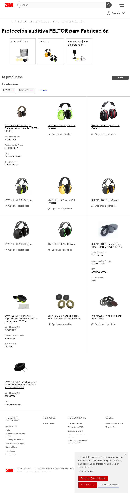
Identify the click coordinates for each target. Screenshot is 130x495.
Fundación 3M (11, 455)
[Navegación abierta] (121, 6)
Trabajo (8, 430)
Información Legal (24, 468)
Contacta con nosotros (114, 423)
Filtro (120, 78)
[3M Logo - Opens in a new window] (9, 5)
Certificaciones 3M (75, 431)
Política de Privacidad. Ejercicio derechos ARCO (56, 468)
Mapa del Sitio (110, 427)
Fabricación (24, 90)
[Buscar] (109, 5)
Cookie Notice (86, 471)
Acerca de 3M (11, 426)
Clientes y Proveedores (14, 440)
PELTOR (6, 90)
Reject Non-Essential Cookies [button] (93, 478)
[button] (108, 485)
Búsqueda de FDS (75, 423)
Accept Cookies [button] (87, 485)
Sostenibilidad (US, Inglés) (15, 444)
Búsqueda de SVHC (75, 427)
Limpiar (43, 90)
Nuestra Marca (11, 447)
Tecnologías (10, 451)
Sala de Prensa (48, 423)
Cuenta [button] (116, 13)
